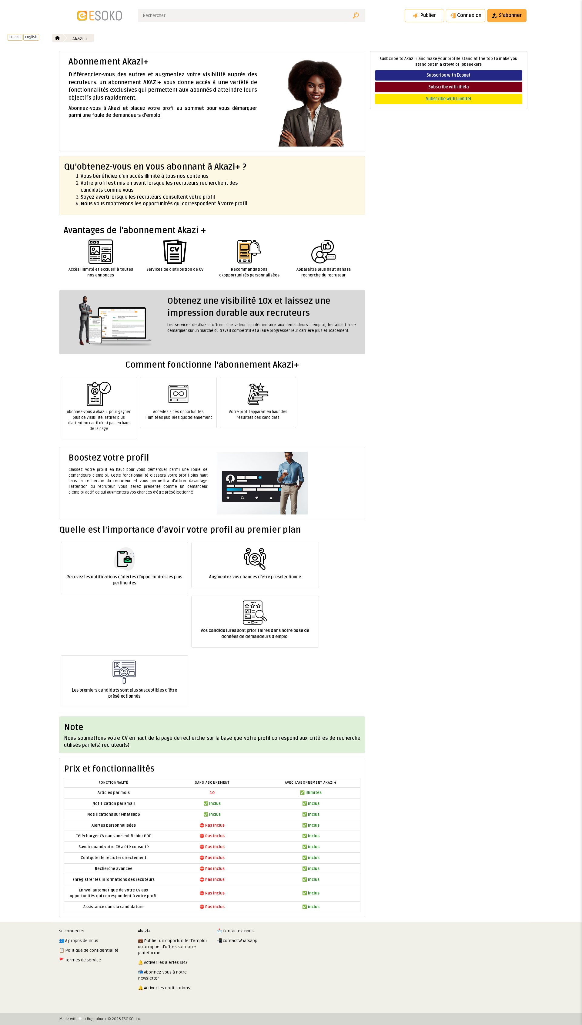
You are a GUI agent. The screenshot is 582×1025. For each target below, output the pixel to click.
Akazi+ (144, 931)
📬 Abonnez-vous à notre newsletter (162, 975)
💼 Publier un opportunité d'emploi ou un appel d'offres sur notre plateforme (172, 946)
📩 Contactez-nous (235, 931)
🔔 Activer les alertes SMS (163, 962)
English (31, 37)
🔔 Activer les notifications (164, 987)
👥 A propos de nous (78, 940)
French (15, 37)
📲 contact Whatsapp (237, 940)
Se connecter (72, 931)
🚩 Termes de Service (80, 960)
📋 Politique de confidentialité (89, 950)
